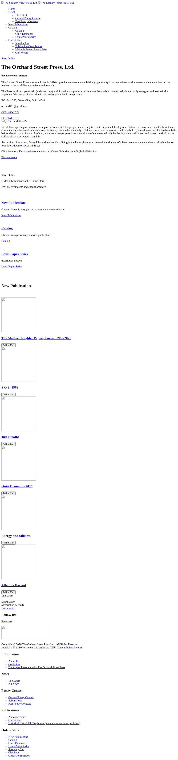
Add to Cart (8, 345)
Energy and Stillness (15, 536)
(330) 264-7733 (10, 112)
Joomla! (5, 647)
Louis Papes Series (14, 254)
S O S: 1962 (9, 387)
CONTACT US (10, 118)
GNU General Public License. (66, 647)
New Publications (13, 203)
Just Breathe (10, 437)
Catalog (7, 228)
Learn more (7, 608)
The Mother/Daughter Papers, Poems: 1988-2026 (36, 338)
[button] (11, 11)
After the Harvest (13, 585)
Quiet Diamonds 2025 (17, 486)
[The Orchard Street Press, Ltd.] (37, 2)
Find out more (9, 157)
